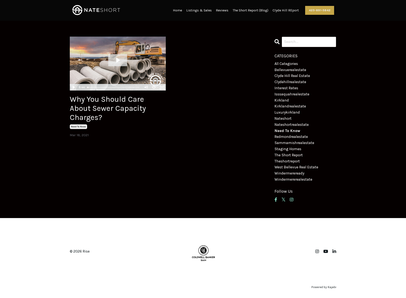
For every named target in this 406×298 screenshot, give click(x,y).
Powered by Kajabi (323, 287)
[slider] (114, 87)
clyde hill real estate (292, 75)
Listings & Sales (199, 10)
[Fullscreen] (162, 87)
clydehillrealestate (290, 82)
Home (177, 10)
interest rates (286, 88)
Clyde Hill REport (286, 10)
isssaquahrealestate (291, 94)
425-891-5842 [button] (319, 10)
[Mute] (146, 87)
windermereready (289, 173)
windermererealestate (293, 179)
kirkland (281, 100)
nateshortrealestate (291, 124)
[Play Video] (74, 87)
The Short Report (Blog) (250, 10)
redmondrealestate (291, 136)
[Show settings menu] (154, 87)
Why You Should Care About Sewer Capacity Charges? (108, 108)
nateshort (283, 118)
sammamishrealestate (294, 142)
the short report (288, 155)
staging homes (287, 149)
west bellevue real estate (296, 167)
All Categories (286, 63)
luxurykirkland (287, 112)
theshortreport (287, 161)
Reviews (222, 10)
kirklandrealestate (290, 106)
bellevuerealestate (290, 69)
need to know (78, 126)
